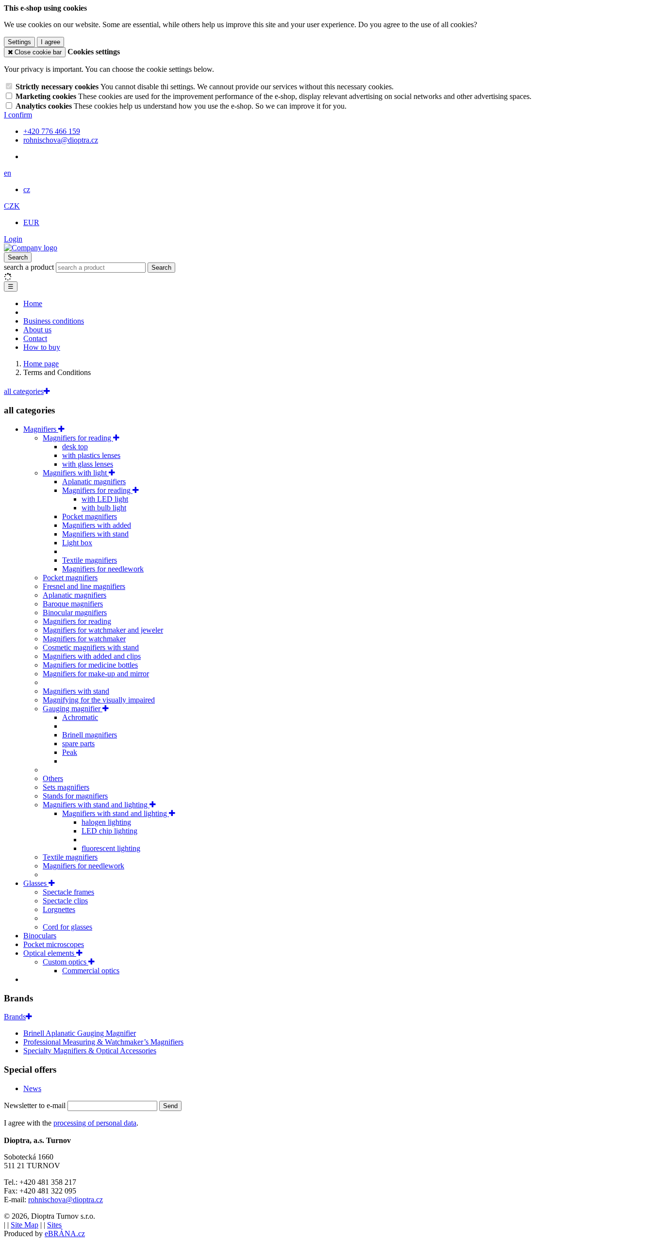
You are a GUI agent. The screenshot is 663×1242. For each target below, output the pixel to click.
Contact (35, 338)
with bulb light (104, 508)
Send (170, 1106)
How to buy (41, 347)
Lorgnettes (59, 909)
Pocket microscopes (53, 944)
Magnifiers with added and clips (92, 656)
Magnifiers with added (96, 525)
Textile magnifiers (89, 560)
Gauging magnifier (72, 708)
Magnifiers (40, 429)
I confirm (18, 115)
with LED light (105, 499)
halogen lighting (106, 822)
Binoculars (39, 936)
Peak (69, 752)
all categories (24, 391)
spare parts (78, 743)
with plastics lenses (91, 455)
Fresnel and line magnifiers (84, 586)
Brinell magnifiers (89, 735)
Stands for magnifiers (75, 796)
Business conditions (53, 321)
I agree (50, 42)
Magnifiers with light (76, 473)
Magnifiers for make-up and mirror (96, 674)
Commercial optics (90, 970)
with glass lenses (87, 464)
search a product (30, 267)
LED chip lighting (109, 831)
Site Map (24, 1225)
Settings (19, 42)
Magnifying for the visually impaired (99, 700)
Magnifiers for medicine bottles (90, 665)
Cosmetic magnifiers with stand (91, 647)
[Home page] (30, 248)
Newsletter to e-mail (35, 1105)
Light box (77, 543)
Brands (15, 1017)
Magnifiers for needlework (103, 569)
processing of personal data (94, 1123)
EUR (31, 222)
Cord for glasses (67, 927)
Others (53, 778)
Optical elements (49, 953)
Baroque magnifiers (73, 604)
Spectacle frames (68, 892)
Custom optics (65, 962)
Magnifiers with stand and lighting (96, 805)
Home (32, 303)
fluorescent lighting (111, 848)
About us (37, 330)
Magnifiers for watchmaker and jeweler (103, 630)
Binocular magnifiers (75, 612)
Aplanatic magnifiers (94, 481)
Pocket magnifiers (89, 516)
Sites (54, 1225)
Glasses (36, 883)
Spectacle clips (65, 901)
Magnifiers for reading (78, 438)
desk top (75, 446)
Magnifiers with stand (95, 534)
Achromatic (80, 717)
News (32, 1088)
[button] (7, 173)
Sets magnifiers (66, 787)
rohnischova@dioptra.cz (65, 1199)
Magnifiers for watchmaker (84, 639)
